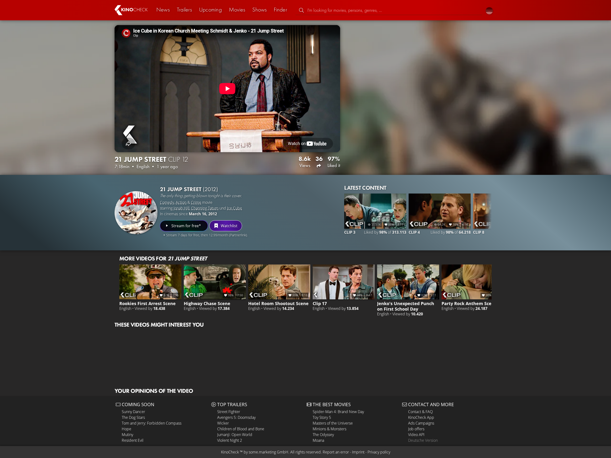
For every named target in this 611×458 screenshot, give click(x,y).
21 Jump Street (189, 189)
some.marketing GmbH (268, 452)
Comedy (167, 202)
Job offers (416, 428)
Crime (196, 202)
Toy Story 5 (322, 417)
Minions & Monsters (329, 428)
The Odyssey (323, 434)
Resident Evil (132, 440)
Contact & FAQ (420, 411)
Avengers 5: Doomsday (236, 417)
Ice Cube (234, 208)
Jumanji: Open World (234, 434)
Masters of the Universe (333, 423)
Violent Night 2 (229, 440)
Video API (416, 434)
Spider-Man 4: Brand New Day (338, 411)
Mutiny (127, 434)
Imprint (358, 452)
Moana (318, 440)
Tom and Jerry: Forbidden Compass (151, 423)
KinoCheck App (421, 417)
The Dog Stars (133, 417)
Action (181, 202)
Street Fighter (228, 411)
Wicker (223, 423)
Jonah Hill (182, 208)
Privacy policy (379, 452)
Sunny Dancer (133, 411)
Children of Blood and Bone (240, 428)
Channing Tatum (204, 208)
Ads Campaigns (421, 423)
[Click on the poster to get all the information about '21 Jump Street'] (136, 212)
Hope (126, 428)
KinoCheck (230, 452)
